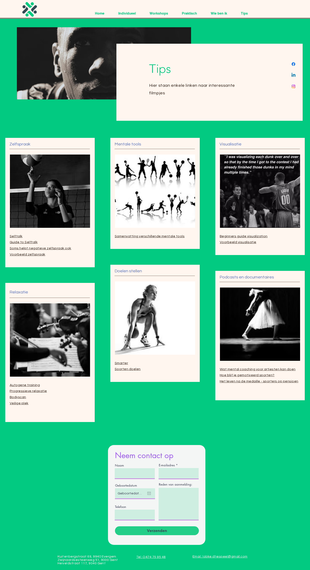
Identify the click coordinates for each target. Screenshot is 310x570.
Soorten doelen (128, 369)
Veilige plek (19, 403)
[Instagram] (293, 86)
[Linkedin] (293, 75)
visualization (244, 236)
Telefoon (120, 506)
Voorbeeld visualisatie (238, 242)
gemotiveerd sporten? (247, 375)
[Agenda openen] (149, 493)
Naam (119, 465)
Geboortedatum (126, 485)
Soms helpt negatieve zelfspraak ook (40, 248)
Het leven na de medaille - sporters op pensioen (259, 381)
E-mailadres (167, 465)
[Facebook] (293, 64)
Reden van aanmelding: (175, 484)
